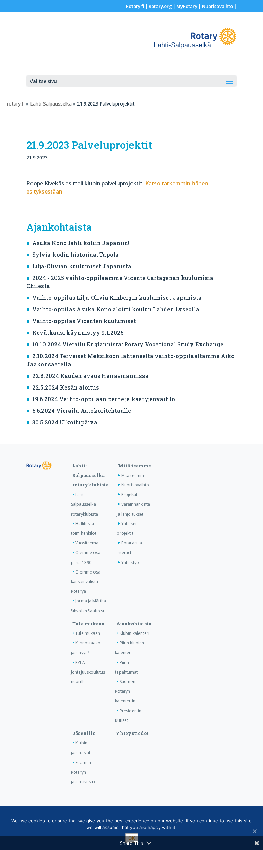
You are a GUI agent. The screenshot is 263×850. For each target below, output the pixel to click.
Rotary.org (160, 6)
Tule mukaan (88, 623)
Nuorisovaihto (217, 6)
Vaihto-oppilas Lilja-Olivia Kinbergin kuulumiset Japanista (117, 297)
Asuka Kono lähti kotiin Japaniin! (80, 242)
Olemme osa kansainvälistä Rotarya (85, 581)
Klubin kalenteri (134, 633)
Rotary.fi (135, 6)
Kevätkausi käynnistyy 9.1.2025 (78, 332)
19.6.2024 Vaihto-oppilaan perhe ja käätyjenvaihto (103, 399)
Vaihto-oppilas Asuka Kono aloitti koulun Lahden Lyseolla (115, 309)
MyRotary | (189, 6)
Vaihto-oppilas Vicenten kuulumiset (84, 320)
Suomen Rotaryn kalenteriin (125, 691)
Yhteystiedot (132, 733)
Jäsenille (84, 733)
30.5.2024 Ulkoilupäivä (64, 422)
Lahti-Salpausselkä (51, 103)
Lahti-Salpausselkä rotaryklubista (90, 475)
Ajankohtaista (133, 623)
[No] (254, 831)
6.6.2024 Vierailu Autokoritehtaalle (81, 410)
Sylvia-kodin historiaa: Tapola (75, 254)
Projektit (129, 494)
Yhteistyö (130, 562)
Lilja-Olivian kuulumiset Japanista (82, 266)
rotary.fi (16, 103)
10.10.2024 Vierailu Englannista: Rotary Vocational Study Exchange (127, 344)
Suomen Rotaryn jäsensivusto (83, 772)
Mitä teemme (134, 466)
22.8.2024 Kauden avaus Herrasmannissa (90, 375)
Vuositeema (86, 543)
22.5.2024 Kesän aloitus (65, 387)
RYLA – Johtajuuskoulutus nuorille (88, 672)
